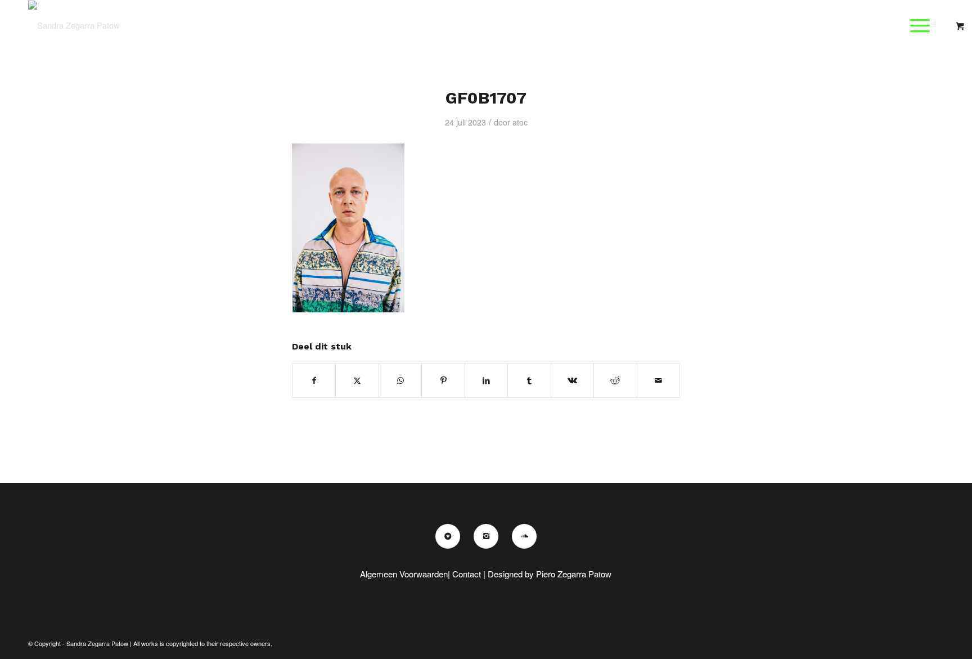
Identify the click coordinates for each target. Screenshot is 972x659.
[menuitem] (923, 25)
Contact (466, 574)
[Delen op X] (357, 380)
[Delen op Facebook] (313, 380)
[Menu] (916, 25)
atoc (520, 122)
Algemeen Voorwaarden (404, 574)
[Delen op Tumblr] (529, 380)
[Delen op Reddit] (615, 380)
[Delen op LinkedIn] (486, 380)
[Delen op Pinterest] (443, 380)
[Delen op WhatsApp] (400, 380)
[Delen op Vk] (572, 380)
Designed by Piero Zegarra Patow (549, 574)
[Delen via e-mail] (658, 380)
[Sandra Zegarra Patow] (74, 25)
